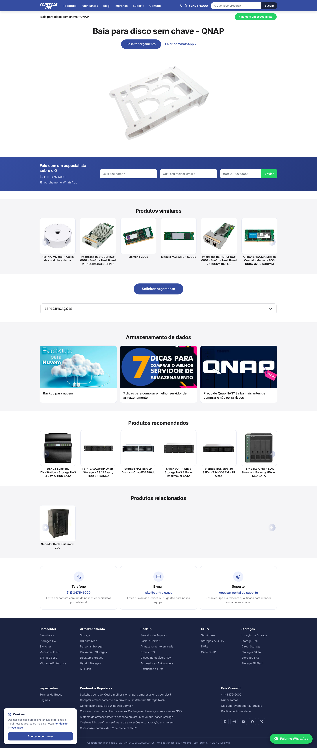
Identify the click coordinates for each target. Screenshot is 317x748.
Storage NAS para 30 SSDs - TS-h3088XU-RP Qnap (219, 472)
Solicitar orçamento (141, 44)
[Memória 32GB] (138, 236)
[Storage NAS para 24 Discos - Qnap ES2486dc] (138, 448)
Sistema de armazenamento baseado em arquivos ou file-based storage (126, 717)
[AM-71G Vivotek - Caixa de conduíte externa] (58, 236)
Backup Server (150, 641)
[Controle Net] (49, 6)
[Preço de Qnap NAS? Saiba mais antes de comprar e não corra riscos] (238, 367)
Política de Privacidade (236, 711)
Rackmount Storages (93, 652)
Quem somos (229, 700)
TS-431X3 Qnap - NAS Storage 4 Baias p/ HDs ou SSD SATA (258, 472)
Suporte (138, 6)
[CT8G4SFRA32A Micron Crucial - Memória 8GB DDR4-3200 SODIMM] (259, 236)
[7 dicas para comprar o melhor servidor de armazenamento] (158, 367)
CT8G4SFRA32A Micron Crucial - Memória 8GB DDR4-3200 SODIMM (259, 260)
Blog (106, 6)
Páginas (45, 700)
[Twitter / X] (261, 721)
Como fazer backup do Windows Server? (106, 705)
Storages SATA (251, 652)
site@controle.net (158, 592)
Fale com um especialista (256, 16)
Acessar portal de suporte (238, 592)
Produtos (69, 6)
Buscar (269, 5)
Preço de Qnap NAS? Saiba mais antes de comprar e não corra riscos (234, 395)
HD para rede (88, 641)
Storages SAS (250, 657)
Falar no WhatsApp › (180, 44)
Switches (46, 646)
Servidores (47, 635)
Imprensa (121, 6)
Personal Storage (91, 646)
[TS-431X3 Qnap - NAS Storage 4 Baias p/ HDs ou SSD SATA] (259, 448)
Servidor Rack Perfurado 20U (57, 545)
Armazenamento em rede (157, 646)
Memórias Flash (50, 652)
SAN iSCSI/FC (49, 657)
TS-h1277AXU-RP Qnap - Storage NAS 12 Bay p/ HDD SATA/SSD (98, 472)
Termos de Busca (51, 694)
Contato (155, 6)
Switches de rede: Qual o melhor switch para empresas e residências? (125, 694)
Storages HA (48, 641)
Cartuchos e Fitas (152, 669)
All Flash (85, 669)
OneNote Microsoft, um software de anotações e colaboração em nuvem (127, 722)
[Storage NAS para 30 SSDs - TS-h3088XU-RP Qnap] (219, 448)
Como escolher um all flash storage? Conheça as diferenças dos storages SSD (131, 711)
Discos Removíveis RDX (156, 657)
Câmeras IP (208, 652)
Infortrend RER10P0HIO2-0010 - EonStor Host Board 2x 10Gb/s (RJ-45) (219, 260)
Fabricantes (90, 6)
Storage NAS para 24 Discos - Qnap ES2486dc (138, 470)
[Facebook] (252, 721)
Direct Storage (250, 646)
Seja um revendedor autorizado (241, 705)
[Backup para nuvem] (78, 367)
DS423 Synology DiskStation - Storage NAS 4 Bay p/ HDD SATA (58, 472)
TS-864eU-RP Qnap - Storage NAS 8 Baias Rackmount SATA (178, 472)
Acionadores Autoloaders (157, 663)
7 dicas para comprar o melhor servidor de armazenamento (155, 395)
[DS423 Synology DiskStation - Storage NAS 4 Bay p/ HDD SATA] (58, 448)
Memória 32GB (138, 257)
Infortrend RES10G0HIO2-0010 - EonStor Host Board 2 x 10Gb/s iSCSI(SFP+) (98, 260)
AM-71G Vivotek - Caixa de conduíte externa (57, 258)
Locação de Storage (254, 635)
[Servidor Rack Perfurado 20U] (58, 523)
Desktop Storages (91, 657)
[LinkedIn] (225, 721)
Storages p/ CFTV (212, 641)
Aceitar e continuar (40, 736)
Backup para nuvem (58, 393)
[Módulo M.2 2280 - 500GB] (179, 236)
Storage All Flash (252, 663)
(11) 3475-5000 (78, 592)
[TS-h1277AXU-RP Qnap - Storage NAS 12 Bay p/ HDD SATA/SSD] (98, 448)
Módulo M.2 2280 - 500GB (178, 257)
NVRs (204, 646)
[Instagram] (234, 721)
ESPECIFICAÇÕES (58, 309)
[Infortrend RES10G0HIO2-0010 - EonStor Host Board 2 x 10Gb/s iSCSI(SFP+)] (98, 236)
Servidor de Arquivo (154, 635)
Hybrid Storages (90, 663)
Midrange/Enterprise (53, 663)
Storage (85, 635)
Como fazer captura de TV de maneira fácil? (108, 728)
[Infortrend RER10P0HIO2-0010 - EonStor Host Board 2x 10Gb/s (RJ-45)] (219, 236)
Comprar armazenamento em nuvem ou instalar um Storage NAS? (122, 700)
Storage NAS (249, 641)
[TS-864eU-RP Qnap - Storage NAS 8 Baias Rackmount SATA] (178, 448)
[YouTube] (243, 721)
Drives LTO (148, 652)
